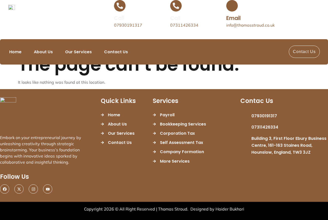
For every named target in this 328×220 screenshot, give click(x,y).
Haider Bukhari (230, 209)
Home (15, 52)
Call (119, 18)
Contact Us (116, 52)
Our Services (78, 52)
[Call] (120, 6)
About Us (43, 52)
